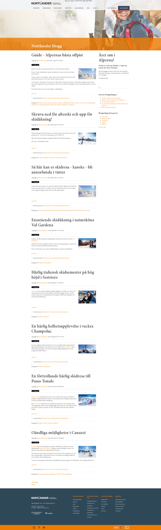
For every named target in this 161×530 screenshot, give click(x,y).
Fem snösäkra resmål (108, 107)
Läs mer (33, 93)
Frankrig (42, 105)
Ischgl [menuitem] (103, 508)
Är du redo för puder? (109, 102)
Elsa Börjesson (43, 230)
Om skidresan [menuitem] (79, 8)
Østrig (71, 103)
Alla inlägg (34, 482)
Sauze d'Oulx (47, 103)
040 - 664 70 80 (87, 1)
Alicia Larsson (43, 125)
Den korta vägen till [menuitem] (92, 497)
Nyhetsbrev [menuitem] (76, 506)
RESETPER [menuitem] (118, 496)
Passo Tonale (47, 423)
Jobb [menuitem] (74, 504)
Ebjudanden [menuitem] (46, 8)
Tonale (37, 397)
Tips (52, 105)
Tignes (60, 103)
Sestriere (55, 103)
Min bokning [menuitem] (124, 8)
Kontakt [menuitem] (75, 501)
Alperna (45, 210)
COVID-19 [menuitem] (95, 8)
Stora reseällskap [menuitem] (120, 504)
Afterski (45, 158)
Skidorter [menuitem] (36, 8)
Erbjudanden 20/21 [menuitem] (92, 501)
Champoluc (71, 105)
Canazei (41, 474)
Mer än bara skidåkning (64, 474)
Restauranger (106, 118)
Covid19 (64, 158)
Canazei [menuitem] (103, 506)
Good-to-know (85, 210)
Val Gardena (47, 263)
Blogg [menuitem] (74, 508)
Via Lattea (57, 105)
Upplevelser (52, 474)
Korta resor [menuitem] (58, 8)
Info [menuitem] (88, 8)
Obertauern (35, 105)
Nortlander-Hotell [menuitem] (120, 499)
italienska (37, 404)
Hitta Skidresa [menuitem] (111, 8)
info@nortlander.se (42, 508)
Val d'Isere (83, 103)
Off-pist (47, 105)
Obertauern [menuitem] (104, 499)
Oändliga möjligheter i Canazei (58, 433)
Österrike (52, 158)
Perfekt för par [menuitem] (119, 506)
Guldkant (64, 105)
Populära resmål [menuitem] (107, 496)
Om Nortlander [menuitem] (78, 496)
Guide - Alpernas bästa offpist (57, 55)
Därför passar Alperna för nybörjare (113, 100)
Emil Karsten (43, 60)
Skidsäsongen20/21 (68, 210)
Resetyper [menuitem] (68, 8)
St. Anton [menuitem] (103, 501)
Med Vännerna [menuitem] (119, 501)
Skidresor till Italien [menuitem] (92, 508)
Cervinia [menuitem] (103, 511)
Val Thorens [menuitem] (104, 504)
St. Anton (76, 103)
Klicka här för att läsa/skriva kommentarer (56, 98)
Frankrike (58, 158)
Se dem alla (102, 127)
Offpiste (65, 103)
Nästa (33, 484)
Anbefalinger (91, 103)
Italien (41, 103)
